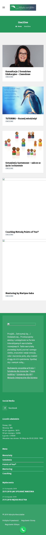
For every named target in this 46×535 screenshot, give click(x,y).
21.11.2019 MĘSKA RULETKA (14, 499)
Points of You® (9, 464)
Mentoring (7, 469)
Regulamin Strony (28, 520)
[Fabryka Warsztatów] (23, 7)
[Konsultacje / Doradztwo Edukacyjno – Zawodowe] (23, 56)
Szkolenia (7, 460)
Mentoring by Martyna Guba (20, 293)
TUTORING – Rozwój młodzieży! (21, 118)
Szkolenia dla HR (24, 374)
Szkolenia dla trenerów (17, 371)
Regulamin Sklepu (12, 524)
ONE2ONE (9, 77)
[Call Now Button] (23, 529)
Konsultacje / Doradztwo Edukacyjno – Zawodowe (18, 73)
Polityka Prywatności (10, 520)
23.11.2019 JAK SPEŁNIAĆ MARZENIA (18, 491)
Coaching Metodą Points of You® (22, 232)
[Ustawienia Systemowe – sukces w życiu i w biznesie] (23, 144)
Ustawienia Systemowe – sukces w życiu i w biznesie (23, 164)
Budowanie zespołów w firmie (20, 368)
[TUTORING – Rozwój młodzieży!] (23, 100)
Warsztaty (7, 455)
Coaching (6, 473)
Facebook (12, 408)
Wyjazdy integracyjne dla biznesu (22, 377)
